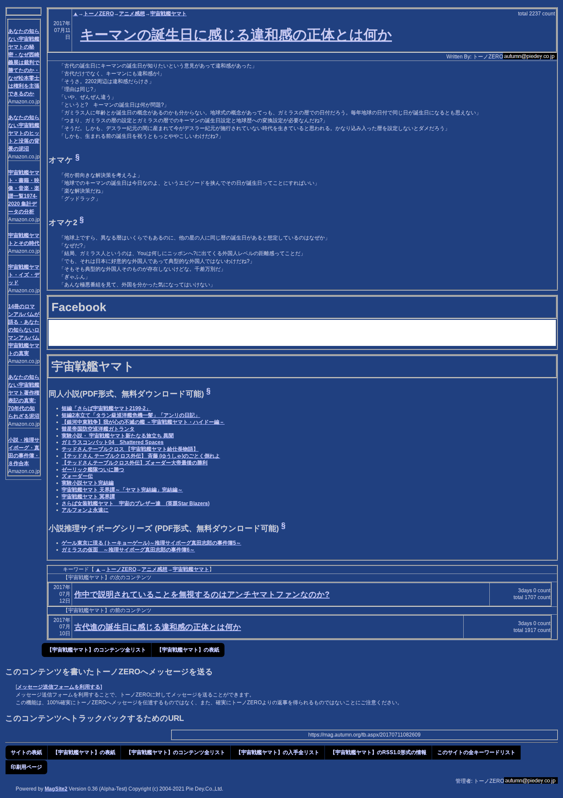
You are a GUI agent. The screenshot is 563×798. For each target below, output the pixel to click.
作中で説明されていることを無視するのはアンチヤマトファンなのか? (202, 594)
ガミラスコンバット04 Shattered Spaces (113, 442)
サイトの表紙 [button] (26, 752)
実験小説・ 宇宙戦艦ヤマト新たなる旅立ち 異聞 (118, 435)
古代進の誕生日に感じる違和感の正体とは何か (157, 626)
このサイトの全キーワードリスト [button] (476, 752)
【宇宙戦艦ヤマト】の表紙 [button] (188, 649)
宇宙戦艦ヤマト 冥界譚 (88, 496)
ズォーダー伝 (77, 476)
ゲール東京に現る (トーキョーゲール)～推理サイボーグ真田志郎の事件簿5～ (151, 543)
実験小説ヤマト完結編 (88, 483)
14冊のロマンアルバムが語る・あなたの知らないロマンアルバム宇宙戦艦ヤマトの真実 (23, 330)
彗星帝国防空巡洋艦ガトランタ (98, 429)
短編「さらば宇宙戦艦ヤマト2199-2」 (106, 408)
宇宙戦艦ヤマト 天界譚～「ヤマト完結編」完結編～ (122, 489)
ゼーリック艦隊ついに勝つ (93, 469)
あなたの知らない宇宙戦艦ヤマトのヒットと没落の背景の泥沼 (23, 133)
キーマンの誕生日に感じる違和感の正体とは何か (236, 34)
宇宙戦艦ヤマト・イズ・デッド (23, 274)
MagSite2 (56, 788)
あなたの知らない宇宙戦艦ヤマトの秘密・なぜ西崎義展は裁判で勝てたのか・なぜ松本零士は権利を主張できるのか (23, 62)
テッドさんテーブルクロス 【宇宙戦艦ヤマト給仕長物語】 (130, 449)
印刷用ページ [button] (26, 767)
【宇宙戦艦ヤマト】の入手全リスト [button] (277, 752)
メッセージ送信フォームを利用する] (59, 687)
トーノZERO (98, 13)
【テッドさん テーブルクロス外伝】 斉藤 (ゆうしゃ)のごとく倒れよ (141, 456)
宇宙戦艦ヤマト (168, 13)
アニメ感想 (132, 13)
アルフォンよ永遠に (85, 510)
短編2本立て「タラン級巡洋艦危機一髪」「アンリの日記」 (131, 415)
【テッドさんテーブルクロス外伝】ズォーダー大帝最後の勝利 (135, 462)
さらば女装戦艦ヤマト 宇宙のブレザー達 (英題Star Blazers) (135, 503)
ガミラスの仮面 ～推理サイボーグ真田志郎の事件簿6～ (128, 549)
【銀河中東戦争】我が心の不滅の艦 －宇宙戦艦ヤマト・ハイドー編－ (143, 422)
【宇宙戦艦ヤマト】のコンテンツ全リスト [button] (96, 649)
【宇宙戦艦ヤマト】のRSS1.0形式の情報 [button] (378, 752)
